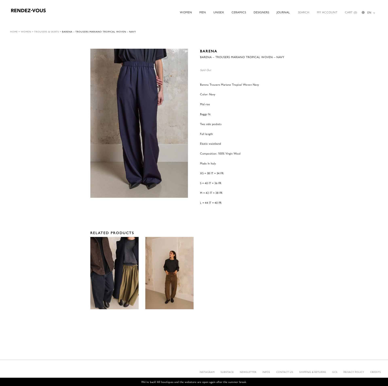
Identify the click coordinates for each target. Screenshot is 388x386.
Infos (266, 372)
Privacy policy (354, 372)
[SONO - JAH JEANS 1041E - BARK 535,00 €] (169, 273)
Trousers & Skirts (46, 31)
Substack (227, 372)
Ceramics (239, 12)
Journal (283, 12)
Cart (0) (351, 12)
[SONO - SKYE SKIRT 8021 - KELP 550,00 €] (114, 273)
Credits (375, 372)
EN (369, 12)
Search (303, 12)
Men (202, 12)
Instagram (207, 372)
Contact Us (284, 372)
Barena (208, 50)
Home (14, 31)
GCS (334, 372)
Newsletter (248, 372)
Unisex (218, 12)
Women (186, 12)
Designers (261, 12)
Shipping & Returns (312, 372)
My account (327, 12)
